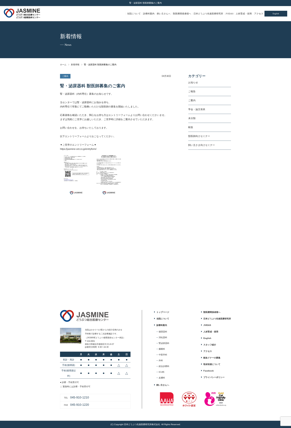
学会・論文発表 (196, 109)
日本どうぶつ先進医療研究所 (208, 13)
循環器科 (163, 331)
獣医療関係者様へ (182, 13)
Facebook (208, 371)
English (276, 13)
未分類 (192, 118)
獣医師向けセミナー (199, 136)
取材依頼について (211, 364)
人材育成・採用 (244, 13)
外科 (161, 360)
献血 (190, 127)
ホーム (63, 64)
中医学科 (163, 354)
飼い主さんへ (164, 13)
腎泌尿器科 (164, 343)
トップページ (162, 312)
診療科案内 (148, 13)
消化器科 (163, 337)
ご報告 (192, 91)
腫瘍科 (162, 349)
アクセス (258, 13)
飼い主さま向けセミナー (201, 145)
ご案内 (192, 100)
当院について (134, 13)
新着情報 (75, 64)
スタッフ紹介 (209, 344)
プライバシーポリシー (214, 377)
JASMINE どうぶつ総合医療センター (22, 13)
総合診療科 (164, 366)
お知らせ (193, 82)
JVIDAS (229, 13)
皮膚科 (162, 377)
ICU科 (161, 372)
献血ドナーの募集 (211, 357)
